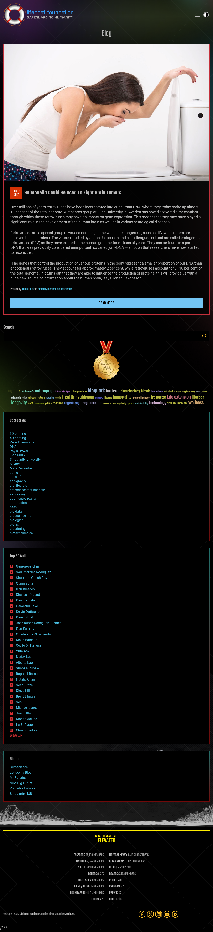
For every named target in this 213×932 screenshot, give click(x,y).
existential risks (19, 398)
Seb (19, 702)
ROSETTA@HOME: (79, 893)
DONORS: (93, 874)
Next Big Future (21, 783)
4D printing (18, 438)
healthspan (85, 397)
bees (13, 507)
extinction (32, 398)
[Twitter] (150, 914)
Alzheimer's (28, 391)
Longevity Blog (21, 772)
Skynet (15, 464)
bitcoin (145, 391)
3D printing (18, 434)
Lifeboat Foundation (30, 914)
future (41, 398)
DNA (13, 447)
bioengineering (20, 516)
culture (198, 392)
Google (58, 398)
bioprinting (18, 529)
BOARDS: (114, 874)
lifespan (198, 397)
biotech (113, 391)
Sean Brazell (25, 685)
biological (17, 520)
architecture (18, 486)
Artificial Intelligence (62, 391)
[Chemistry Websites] (106, 361)
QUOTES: (113, 899)
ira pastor (158, 397)
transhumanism (177, 403)
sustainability (141, 403)
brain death (168, 391)
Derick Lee (23, 657)
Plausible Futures (22, 788)
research (107, 403)
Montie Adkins (26, 719)
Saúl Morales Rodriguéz (33, 572)
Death (204, 392)
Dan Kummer (25, 628)
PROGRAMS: (115, 886)
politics (48, 403)
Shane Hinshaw (27, 668)
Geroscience (19, 767)
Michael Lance (26, 708)
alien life (16, 477)
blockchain (157, 391)
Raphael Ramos (27, 674)
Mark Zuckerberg (22, 468)
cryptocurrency (188, 391)
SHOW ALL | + (16, 736)
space (130, 403)
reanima (58, 403)
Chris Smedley (26, 730)
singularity (121, 403)
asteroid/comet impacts (27, 490)
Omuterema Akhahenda (33, 634)
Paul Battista (25, 600)
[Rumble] (175, 914)
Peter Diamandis (22, 442)
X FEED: (82, 867)
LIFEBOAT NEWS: (118, 855)
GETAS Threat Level (106, 839)
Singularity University (25, 460)
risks (114, 403)
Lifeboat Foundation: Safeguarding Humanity (96, 14)
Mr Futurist (18, 778)
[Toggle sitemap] (197, 14)
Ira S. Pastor (25, 725)
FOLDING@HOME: (81, 886)
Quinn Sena (24, 583)
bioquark (96, 391)
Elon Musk (17, 455)
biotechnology (130, 391)
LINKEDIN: (81, 861)
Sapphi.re (69, 914)
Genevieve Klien (27, 566)
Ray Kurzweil (19, 451)
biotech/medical (47, 289)
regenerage (73, 403)
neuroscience (64, 289)
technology (157, 403)
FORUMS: (96, 899)
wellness (196, 403)
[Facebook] (142, 914)
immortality (122, 397)
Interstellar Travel (141, 398)
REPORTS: (114, 880)
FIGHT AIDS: (84, 880)
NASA (30, 403)
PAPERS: (113, 893)
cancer (177, 391)
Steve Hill (23, 691)
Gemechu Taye (27, 606)
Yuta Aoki (23, 651)
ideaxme (108, 398)
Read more (106, 303)
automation (18, 503)
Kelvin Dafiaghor (28, 612)
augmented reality (23, 498)
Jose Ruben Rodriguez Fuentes (38, 623)
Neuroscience (39, 404)
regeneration (92, 403)
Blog (106, 33)
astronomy (18, 494)
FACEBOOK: (79, 855)
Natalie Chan (25, 679)
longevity (19, 403)
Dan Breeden (25, 589)
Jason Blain (24, 713)
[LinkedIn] (158, 914)
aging (13, 391)
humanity (99, 398)
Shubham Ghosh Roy (31, 578)
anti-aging (43, 391)
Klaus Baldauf (26, 640)
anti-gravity (18, 481)
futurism (50, 398)
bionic (14, 524)
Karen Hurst (28, 289)
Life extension (179, 397)
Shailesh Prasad (28, 595)
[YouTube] (167, 914)
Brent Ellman (25, 696)
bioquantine (80, 391)
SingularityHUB (21, 794)
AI (20, 392)
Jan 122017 (16, 193)
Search (204, 336)
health (68, 397)
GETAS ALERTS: (117, 861)
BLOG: (112, 867)
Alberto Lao (24, 663)
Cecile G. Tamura (28, 646)
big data (16, 511)
